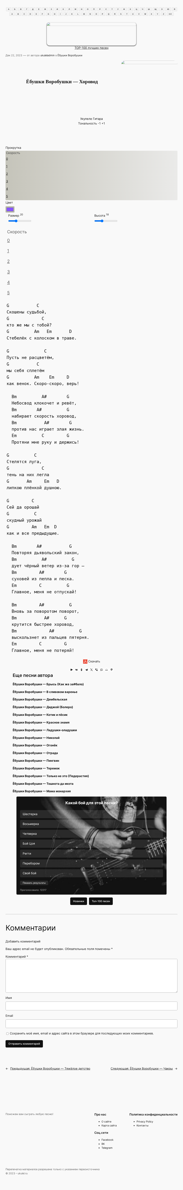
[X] (91, 670)
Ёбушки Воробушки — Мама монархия (42, 791)
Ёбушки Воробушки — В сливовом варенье (45, 692)
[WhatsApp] (101, 670)
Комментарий (17, 956)
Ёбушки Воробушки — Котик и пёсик (40, 715)
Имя (9, 998)
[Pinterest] (111, 670)
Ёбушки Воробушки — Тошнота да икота (43, 783)
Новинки (78, 901)
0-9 (170, 14)
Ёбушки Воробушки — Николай (36, 738)
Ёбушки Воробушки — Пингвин (36, 760)
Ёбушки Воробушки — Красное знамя (41, 722)
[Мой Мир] (106, 670)
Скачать (93, 661)
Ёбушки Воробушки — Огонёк (35, 745)
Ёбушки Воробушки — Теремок (36, 768)
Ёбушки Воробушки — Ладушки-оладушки (45, 730)
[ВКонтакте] (76, 670)
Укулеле (86, 119)
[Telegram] (86, 670)
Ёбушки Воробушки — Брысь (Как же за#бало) (48, 684)
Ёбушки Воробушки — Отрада (35, 753)
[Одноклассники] (81, 670)
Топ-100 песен (101, 901)
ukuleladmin (47, 55)
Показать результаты (34, 883)
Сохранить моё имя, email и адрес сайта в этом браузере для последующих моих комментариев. (82, 1033)
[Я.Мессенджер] (71, 670)
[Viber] (96, 670)
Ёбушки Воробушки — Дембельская (40, 699)
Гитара (98, 119)
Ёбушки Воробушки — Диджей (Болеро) (43, 707)
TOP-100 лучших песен (91, 48)
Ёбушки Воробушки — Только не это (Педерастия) (51, 776)
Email (9, 1015)
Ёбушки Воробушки (70, 55)
